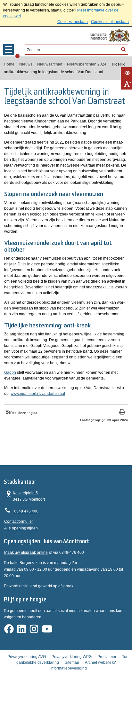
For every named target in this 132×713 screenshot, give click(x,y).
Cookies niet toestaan (110, 22)
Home (9, 64)
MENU (8, 49)
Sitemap (72, 662)
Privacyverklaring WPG (72, 656)
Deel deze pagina (23, 413)
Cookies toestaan (72, 22)
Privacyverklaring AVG (26, 656)
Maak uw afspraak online (26, 552)
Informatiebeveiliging (68, 668)
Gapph (10, 372)
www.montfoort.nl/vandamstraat (38, 393)
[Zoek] (123, 49)
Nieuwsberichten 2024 (86, 64)
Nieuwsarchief (49, 64)
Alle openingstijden (21, 528)
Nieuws (25, 64)
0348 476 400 (26, 511)
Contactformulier (18, 521)
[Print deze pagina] (122, 413)
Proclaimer (106, 656)
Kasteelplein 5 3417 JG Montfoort (24, 496)
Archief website (98, 662)
